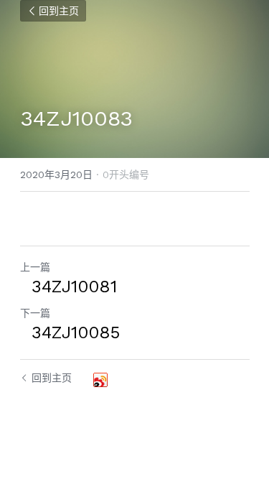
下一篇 (35, 313)
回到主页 (59, 11)
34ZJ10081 (68, 286)
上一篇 (35, 267)
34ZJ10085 (70, 332)
